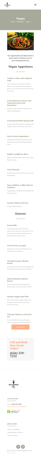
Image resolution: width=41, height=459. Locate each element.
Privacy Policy (11, 453)
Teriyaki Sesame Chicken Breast (18, 262)
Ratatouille (12, 225)
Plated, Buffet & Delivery (15, 432)
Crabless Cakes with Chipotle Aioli (19, 79)
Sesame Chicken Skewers (17, 203)
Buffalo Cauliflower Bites (17, 154)
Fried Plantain (13, 169)
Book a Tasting (12, 435)
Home (12, 21)
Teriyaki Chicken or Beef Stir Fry (19, 315)
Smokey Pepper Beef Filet (18, 296)
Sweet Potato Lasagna (16, 245)
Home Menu (20, 21)
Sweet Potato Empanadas (18, 136)
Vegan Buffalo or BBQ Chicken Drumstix (20, 186)
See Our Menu (20, 327)
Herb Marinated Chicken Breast (17, 280)
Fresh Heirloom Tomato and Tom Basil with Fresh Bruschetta (19, 103)
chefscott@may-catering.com (16, 406)
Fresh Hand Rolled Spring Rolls (20, 120)
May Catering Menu (14, 429)
